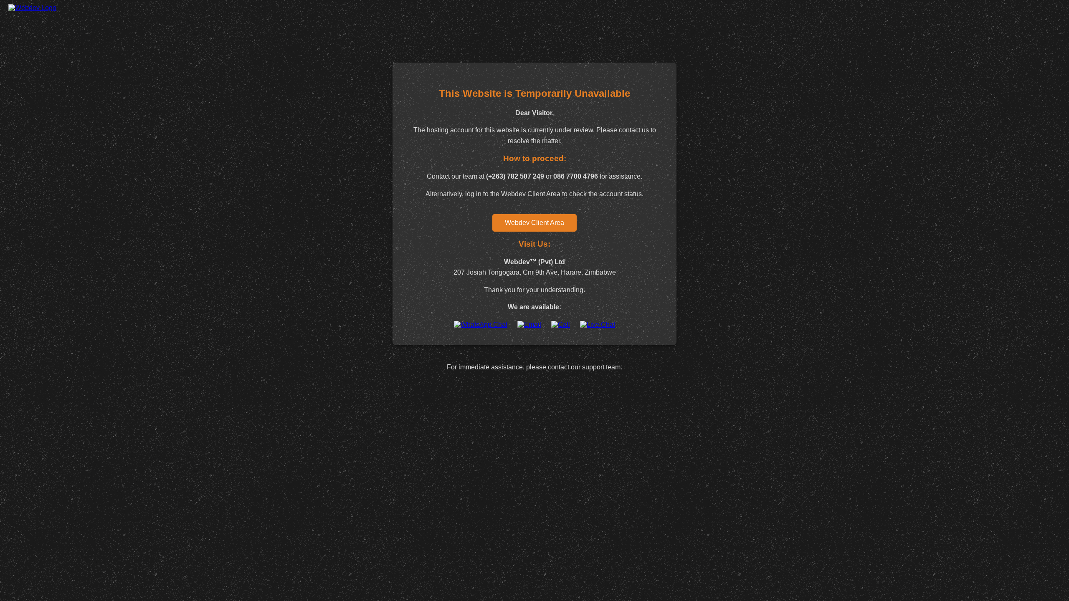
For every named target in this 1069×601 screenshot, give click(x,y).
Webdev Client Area (534, 222)
